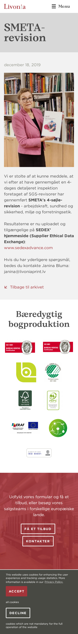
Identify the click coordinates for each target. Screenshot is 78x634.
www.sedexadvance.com (28, 247)
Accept (16, 591)
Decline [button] (18, 613)
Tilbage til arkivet (27, 286)
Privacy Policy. (54, 582)
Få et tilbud (37, 529)
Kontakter (38, 541)
